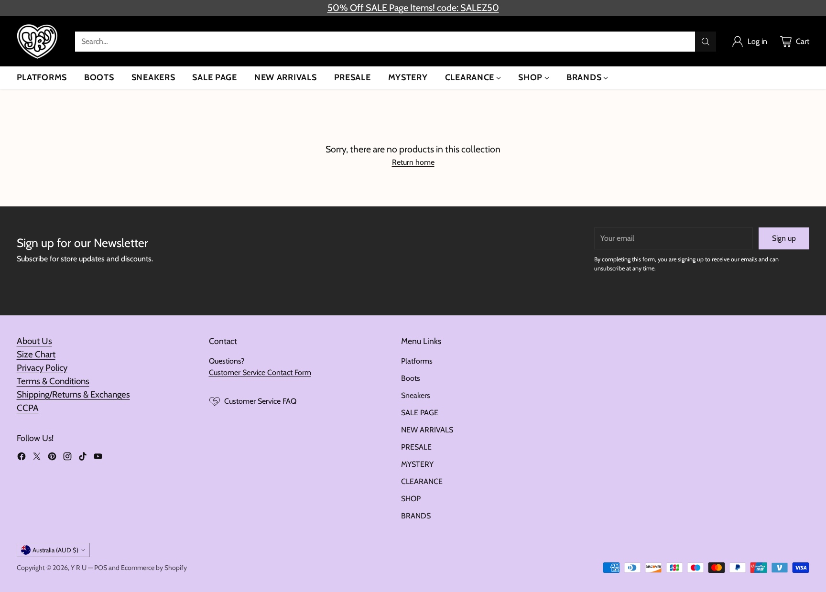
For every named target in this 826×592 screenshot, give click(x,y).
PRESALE (416, 447)
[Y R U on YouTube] (98, 458)
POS (100, 567)
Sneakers (415, 395)
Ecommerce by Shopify (154, 567)
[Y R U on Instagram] (67, 458)
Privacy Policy (42, 367)
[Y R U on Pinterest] (52, 458)
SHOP (411, 498)
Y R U (79, 567)
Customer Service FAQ (260, 401)
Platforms (417, 361)
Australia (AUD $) (55, 550)
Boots (410, 378)
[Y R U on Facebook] (21, 458)
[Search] (705, 42)
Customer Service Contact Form (260, 372)
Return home (413, 162)
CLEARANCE (422, 481)
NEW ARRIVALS (427, 429)
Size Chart (36, 354)
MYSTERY (417, 464)
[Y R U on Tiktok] (82, 458)
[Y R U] (38, 41)
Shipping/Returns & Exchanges (73, 394)
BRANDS (416, 515)
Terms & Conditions (53, 381)
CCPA (28, 407)
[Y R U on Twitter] (37, 458)
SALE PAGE (419, 412)
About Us (34, 340)
